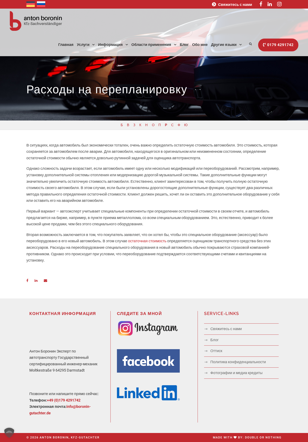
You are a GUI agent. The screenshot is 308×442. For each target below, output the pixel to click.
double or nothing (263, 437)
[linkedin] (300, 203)
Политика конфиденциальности (238, 362)
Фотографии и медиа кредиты (236, 373)
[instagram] (300, 195)
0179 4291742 (280, 45)
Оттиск (216, 351)
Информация (110, 44)
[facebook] (300, 211)
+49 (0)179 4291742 (63, 400)
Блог (184, 44)
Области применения (151, 44)
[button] (9, 433)
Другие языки (224, 44)
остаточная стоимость (147, 241)
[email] (300, 219)
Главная (66, 44)
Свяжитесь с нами (235, 4)
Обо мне (200, 44)
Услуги (83, 44)
